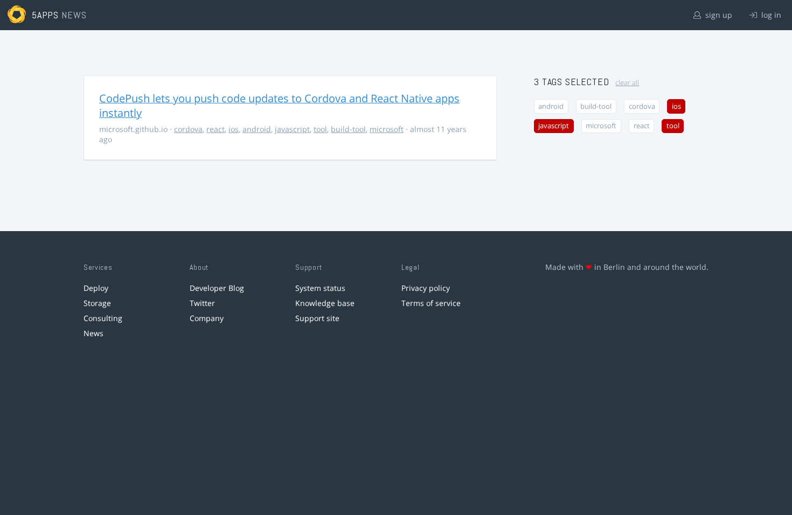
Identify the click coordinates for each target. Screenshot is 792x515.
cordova (188, 129)
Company (207, 318)
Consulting (103, 318)
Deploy (96, 288)
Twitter (202, 303)
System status (320, 288)
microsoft (387, 129)
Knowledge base (325, 303)
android (256, 129)
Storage (97, 303)
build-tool (348, 129)
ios (233, 129)
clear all (627, 82)
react (215, 129)
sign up (717, 15)
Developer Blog (217, 288)
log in (770, 15)
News (93, 333)
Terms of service (431, 303)
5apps (45, 15)
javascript (292, 129)
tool (320, 129)
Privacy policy (425, 288)
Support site (317, 318)
